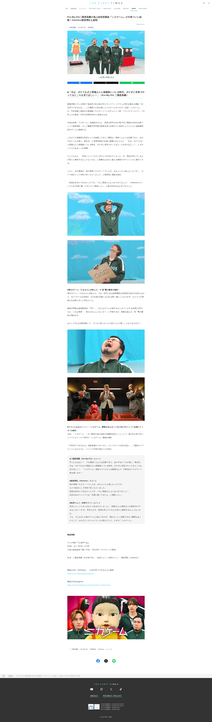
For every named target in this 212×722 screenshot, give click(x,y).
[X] (106, 83)
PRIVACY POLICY (112, 696)
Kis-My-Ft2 (82, 27)
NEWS (134, 8)
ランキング (82, 8)
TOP (66, 8)
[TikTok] (121, 689)
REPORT (126, 8)
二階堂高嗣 (72, 27)
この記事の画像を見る (106, 77)
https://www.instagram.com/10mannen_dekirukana (89, 585)
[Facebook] (79, 83)
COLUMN (117, 8)
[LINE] (132, 83)
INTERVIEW (143, 8)
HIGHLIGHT (107, 8)
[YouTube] (91, 689)
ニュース (109, 649)
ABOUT (94, 696)
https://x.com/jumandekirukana (80, 573)
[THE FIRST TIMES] (106, 3)
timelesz (101, 649)
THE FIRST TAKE (95, 8)
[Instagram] (101, 689)
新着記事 (73, 8)
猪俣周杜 (91, 27)
